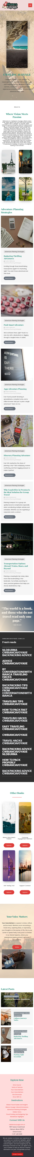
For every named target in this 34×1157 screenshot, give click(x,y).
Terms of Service (17, 1087)
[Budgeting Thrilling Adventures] (6, 1035)
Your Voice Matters (17, 1090)
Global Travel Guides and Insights (17, 1105)
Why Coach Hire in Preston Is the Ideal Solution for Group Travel (17, 492)
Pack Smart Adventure (14, 325)
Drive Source (17, 1085)
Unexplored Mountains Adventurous (17, 999)
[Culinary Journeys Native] (6, 1017)
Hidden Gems (17, 1112)
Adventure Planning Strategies (14, 252)
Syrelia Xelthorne (10, 261)
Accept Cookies (17, 1154)
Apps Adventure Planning (15, 389)
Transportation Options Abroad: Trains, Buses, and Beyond (16, 566)
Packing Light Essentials (19, 1056)
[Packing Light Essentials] (6, 1054)
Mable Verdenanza (10, 391)
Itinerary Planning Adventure (17, 455)
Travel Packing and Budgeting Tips (17, 1114)
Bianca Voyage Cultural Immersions (17, 1107)
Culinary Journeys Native (20, 1019)
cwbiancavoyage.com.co (17, 1125)
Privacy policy (17, 1151)
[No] (32, 1146)
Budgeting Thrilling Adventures (13, 257)
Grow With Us (17, 1097)
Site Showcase (17, 1095)
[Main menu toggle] (30, 5)
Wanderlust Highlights (11, 996)
